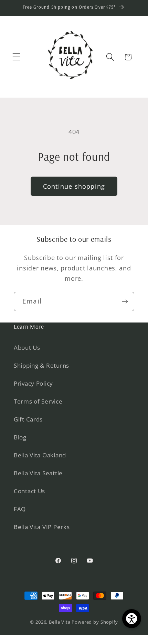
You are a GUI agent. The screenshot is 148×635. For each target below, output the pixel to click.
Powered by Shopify (95, 622)
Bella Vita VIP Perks (42, 527)
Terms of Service (38, 401)
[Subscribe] (125, 301)
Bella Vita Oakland (40, 455)
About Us (27, 347)
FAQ (20, 509)
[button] (17, 57)
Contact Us (29, 491)
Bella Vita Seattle (38, 473)
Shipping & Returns (41, 365)
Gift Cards (28, 419)
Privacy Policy (33, 383)
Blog (20, 437)
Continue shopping (74, 186)
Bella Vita (59, 622)
